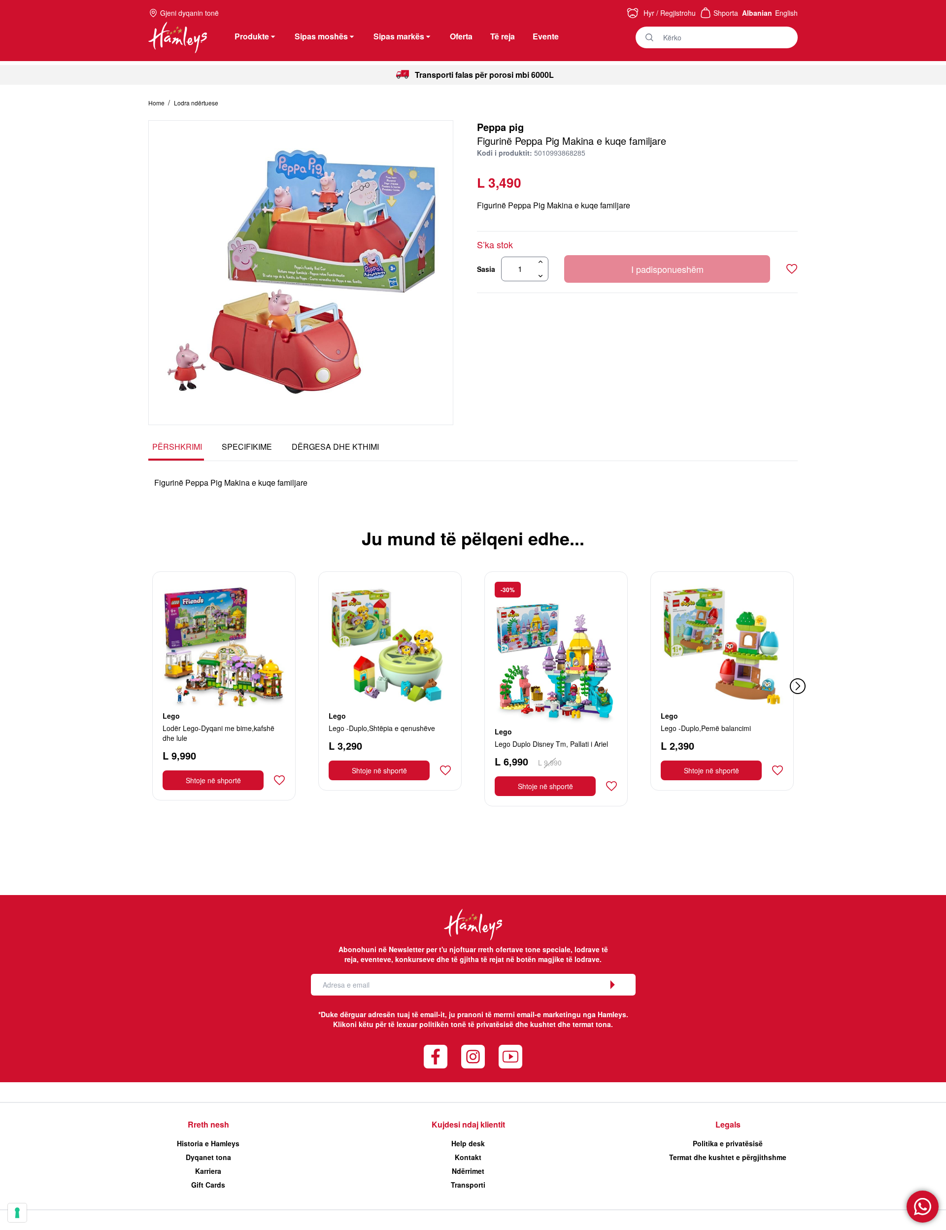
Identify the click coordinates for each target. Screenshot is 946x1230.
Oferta (461, 36)
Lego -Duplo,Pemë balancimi (706, 728)
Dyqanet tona (208, 1157)
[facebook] (435, 1056)
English (786, 13)
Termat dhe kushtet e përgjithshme (727, 1157)
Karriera (208, 1171)
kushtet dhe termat (562, 1024)
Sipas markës (398, 36)
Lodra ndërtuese (196, 103)
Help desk (468, 1143)
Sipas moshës (321, 36)
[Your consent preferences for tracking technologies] (17, 1212)
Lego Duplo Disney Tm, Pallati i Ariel (551, 744)
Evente (546, 36)
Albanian (757, 13)
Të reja (502, 36)
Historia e (208, 1143)
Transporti (468, 1185)
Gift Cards (208, 1185)
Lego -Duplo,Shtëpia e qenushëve (382, 728)
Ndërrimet (468, 1171)
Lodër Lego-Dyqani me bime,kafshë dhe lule (218, 733)
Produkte (252, 36)
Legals (728, 1124)
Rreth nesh (208, 1124)
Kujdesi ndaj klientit (468, 1124)
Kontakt (468, 1157)
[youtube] (510, 1056)
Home (157, 103)
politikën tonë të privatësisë (466, 1024)
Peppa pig (500, 127)
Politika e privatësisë (728, 1143)
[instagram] (473, 1056)
